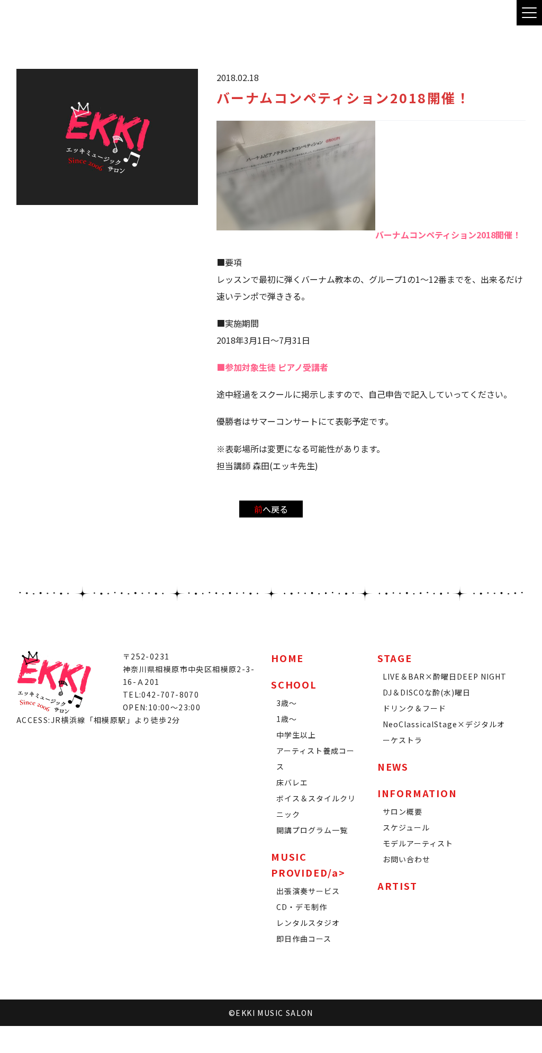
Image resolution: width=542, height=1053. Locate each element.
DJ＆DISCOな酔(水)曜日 (427, 692)
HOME (287, 658)
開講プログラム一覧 (312, 830)
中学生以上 (296, 734)
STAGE (394, 658)
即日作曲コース (303, 938)
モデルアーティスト (418, 843)
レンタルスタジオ (308, 922)
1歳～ (286, 718)
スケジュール (406, 827)
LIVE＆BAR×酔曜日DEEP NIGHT (445, 676)
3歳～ (286, 703)
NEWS (393, 766)
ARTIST (397, 886)
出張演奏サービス (308, 891)
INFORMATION (417, 793)
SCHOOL (294, 684)
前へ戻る (271, 509)
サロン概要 (402, 811)
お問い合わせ (406, 859)
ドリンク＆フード (414, 708)
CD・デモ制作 (301, 907)
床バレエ (292, 782)
